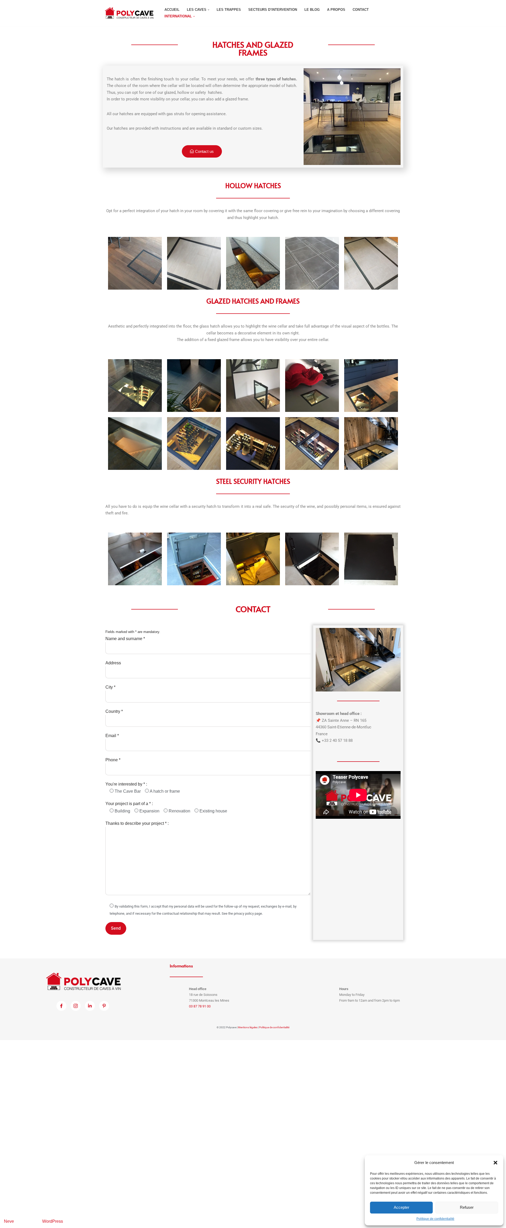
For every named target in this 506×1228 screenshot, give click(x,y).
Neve (9, 1221)
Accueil (171, 10)
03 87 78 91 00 (200, 1006)
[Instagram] (75, 1006)
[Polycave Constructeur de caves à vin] (129, 13)
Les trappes (229, 10)
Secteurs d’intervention (272, 10)
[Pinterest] (104, 1006)
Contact (361, 10)
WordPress (52, 1221)
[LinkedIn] (90, 1006)
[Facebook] (61, 1006)
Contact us (204, 151)
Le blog (312, 10)
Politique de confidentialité (435, 1219)
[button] (495, 1162)
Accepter (401, 1207)
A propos (336, 10)
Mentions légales (247, 1027)
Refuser (467, 1207)
